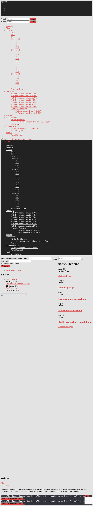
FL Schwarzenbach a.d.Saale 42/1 (24, 102)
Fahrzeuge (10, 91)
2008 (17, 78)
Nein (3, 499)
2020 (17, 48)
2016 (17, 59)
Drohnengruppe (66, 287)
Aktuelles (9, 28)
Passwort (4, 261)
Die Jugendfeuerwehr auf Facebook (24, 128)
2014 (17, 63)
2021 (17, 46)
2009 (17, 76)
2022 (17, 43)
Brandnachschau (12, 279)
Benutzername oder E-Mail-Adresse (14, 258)
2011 (17, 69)
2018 (17, 54)
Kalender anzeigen (65, 327)
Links (3, 483)
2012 (17, 67)
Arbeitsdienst (64, 276)
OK (87, 496)
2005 (17, 85)
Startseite (9, 26)
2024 (13, 37)
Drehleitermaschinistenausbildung (75, 322)
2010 (17, 72)
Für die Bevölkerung (19, 120)
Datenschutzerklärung (14, 499)
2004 (17, 87)
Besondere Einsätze (18, 89)
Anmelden (5, 266)
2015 (17, 61)
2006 (17, 83)
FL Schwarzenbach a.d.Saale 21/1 (29, 113)
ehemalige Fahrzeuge (19, 109)
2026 (13, 32)
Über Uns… (15, 124)
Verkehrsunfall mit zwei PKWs (18, 284)
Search (3, 19)
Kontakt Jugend (17, 130)
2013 (17, 65)
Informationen (11, 117)
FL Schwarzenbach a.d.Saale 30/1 (24, 98)
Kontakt (9, 133)
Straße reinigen (11, 288)
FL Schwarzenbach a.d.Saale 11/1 (24, 104)
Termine (9, 115)
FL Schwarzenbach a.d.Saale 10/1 (24, 93)
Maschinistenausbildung (70, 310)
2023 (17, 41)
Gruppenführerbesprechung (72, 299)
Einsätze (9, 30)
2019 (17, 52)
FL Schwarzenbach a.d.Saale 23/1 (24, 100)
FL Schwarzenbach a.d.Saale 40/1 (24, 96)
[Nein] (24, 499)
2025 (13, 35)
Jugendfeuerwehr (12, 126)
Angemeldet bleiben (11, 264)
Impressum (5, 485)
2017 (17, 56)
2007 (17, 80)
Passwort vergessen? (14, 270)
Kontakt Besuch (17, 135)
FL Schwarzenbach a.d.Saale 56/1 (24, 107)
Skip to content (6, 141)
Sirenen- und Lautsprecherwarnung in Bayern (33, 122)
